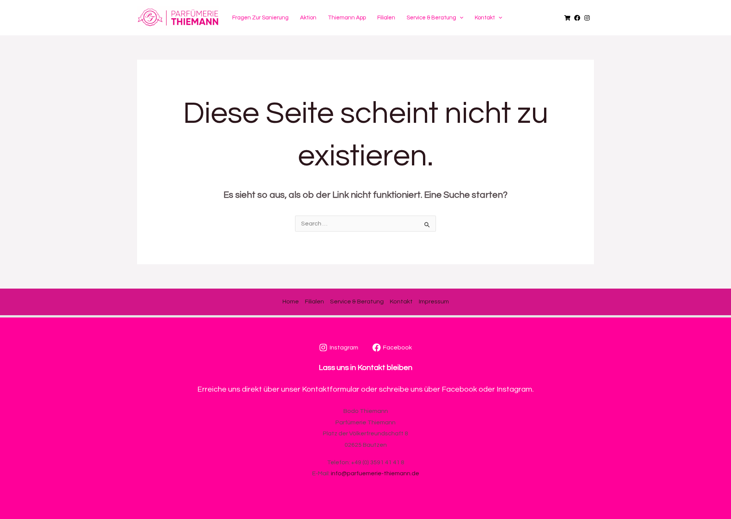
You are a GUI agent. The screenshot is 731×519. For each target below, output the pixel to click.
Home (291, 301)
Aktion (308, 18)
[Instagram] (587, 18)
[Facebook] (577, 18)
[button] (459, 18)
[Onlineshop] (567, 18)
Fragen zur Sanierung (260, 18)
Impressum (434, 301)
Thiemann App (347, 18)
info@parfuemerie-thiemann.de (375, 473)
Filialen (386, 18)
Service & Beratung (431, 18)
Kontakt (485, 18)
